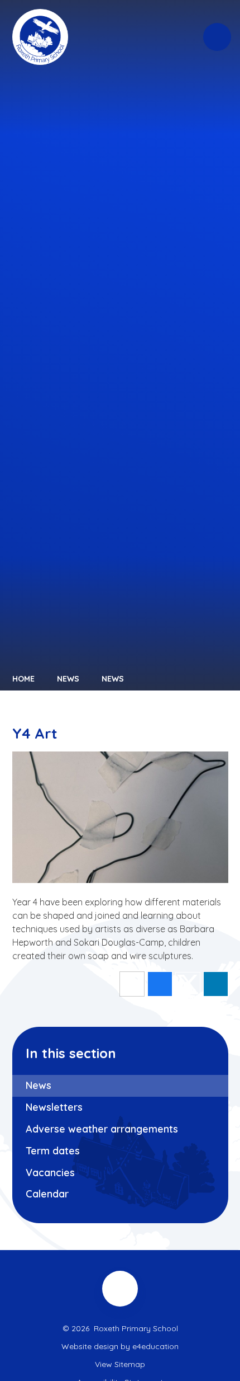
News (68, 679)
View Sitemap (120, 1364)
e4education (155, 1346)
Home (23, 679)
